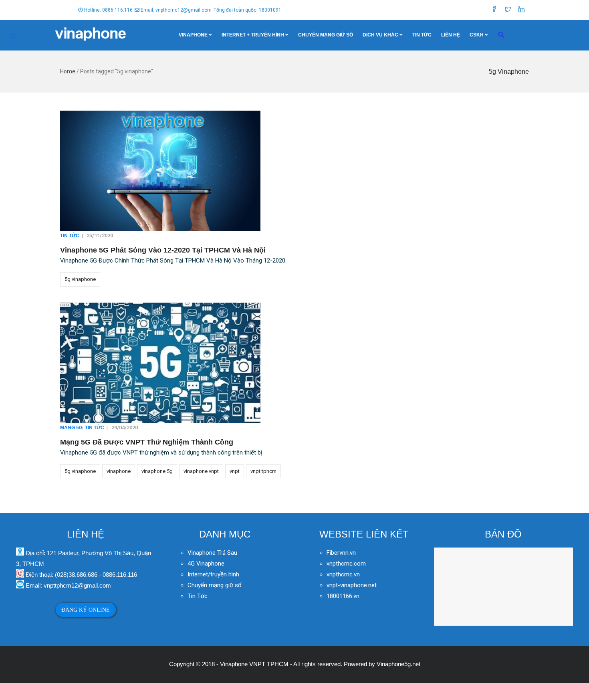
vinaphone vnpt (201, 471)
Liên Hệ (450, 35)
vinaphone (119, 471)
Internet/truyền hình (214, 574)
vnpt (235, 471)
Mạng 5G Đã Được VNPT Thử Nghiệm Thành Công (146, 442)
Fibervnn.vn (341, 552)
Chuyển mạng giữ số (325, 35)
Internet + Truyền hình (253, 35)
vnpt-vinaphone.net (352, 585)
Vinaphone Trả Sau (212, 552)
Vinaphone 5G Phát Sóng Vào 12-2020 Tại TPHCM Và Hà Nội (163, 250)
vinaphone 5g (157, 471)
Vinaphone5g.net (398, 664)
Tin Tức (422, 35)
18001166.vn (343, 596)
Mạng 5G (71, 427)
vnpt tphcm (263, 471)
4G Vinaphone (206, 563)
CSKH (477, 35)
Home (67, 71)
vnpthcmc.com (346, 563)
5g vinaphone (80, 279)
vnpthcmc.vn (343, 574)
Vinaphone (193, 35)
